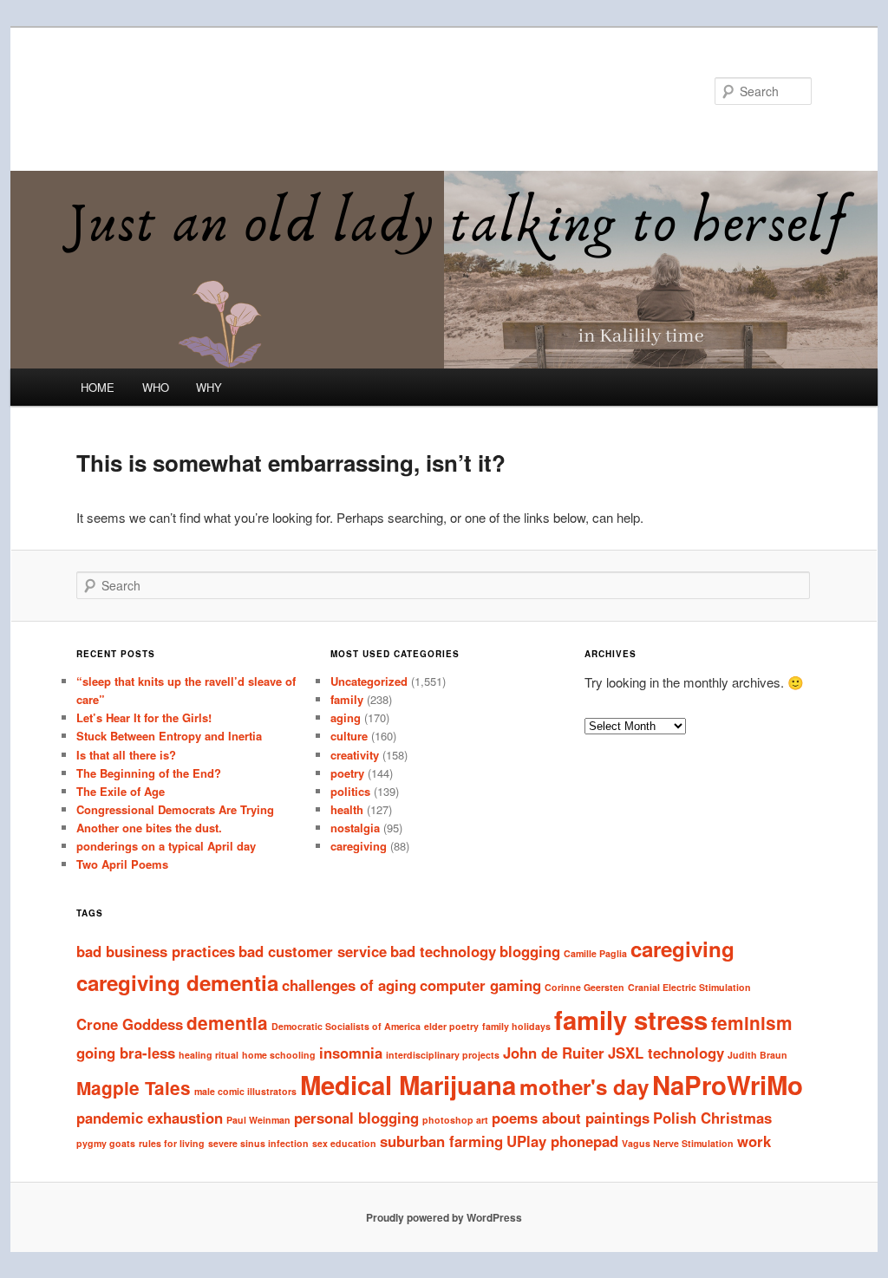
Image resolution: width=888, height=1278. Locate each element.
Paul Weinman (258, 1119)
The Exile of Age (120, 791)
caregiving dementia (177, 982)
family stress (631, 1019)
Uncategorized (369, 681)
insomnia (350, 1052)
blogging (530, 951)
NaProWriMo (727, 1084)
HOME (97, 387)
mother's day (584, 1086)
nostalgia (355, 827)
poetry (347, 773)
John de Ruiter (553, 1052)
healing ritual (208, 1054)
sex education (344, 1143)
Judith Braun (757, 1054)
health (346, 809)
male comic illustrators (245, 1091)
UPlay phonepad (562, 1141)
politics (350, 791)
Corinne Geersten (584, 987)
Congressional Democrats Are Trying (175, 809)
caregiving (358, 846)
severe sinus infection (258, 1143)
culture (349, 735)
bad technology (443, 951)
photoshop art (455, 1119)
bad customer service (312, 951)
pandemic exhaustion (149, 1117)
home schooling (279, 1054)
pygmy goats (105, 1143)
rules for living (172, 1143)
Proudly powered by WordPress (444, 1217)
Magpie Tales (133, 1087)
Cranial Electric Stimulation (689, 987)
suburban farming (441, 1141)
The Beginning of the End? (148, 773)
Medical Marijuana (408, 1084)
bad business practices (155, 951)
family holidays (516, 1026)
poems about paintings (571, 1117)
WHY (209, 387)
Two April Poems (122, 864)
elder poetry (451, 1026)
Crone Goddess (129, 1024)
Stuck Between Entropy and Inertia (169, 735)
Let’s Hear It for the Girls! (144, 717)
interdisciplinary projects (443, 1054)
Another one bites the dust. (149, 827)
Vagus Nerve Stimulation (678, 1143)
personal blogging (356, 1117)
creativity (354, 755)
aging (345, 717)
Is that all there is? (126, 755)
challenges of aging (349, 985)
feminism (752, 1022)
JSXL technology (666, 1052)
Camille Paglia (595, 953)
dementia (227, 1022)
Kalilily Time (151, 90)
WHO (155, 387)
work (754, 1141)
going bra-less (125, 1052)
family (346, 699)
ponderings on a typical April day (166, 846)
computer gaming (480, 985)
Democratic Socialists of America (346, 1026)
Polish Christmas (712, 1117)
